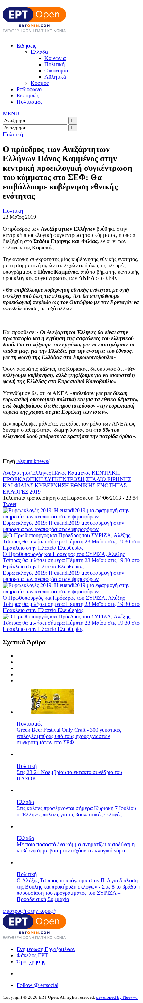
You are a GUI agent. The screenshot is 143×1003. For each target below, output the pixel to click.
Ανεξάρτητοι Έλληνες (27, 473)
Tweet (9, 504)
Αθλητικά (55, 77)
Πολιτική (54, 64)
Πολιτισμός (29, 102)
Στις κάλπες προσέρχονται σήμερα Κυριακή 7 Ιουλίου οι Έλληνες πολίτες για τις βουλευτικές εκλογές (76, 811)
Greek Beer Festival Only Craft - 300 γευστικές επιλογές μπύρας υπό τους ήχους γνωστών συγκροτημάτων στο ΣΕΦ (69, 736)
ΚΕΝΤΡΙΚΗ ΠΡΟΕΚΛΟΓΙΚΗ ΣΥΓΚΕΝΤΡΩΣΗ (61, 476)
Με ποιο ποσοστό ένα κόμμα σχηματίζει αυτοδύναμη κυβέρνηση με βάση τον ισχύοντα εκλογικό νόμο (76, 847)
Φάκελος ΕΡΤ (32, 955)
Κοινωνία (55, 58)
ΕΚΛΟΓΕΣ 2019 (22, 492)
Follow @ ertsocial (37, 985)
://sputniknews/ (32, 461)
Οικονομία (56, 71)
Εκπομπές (28, 95)
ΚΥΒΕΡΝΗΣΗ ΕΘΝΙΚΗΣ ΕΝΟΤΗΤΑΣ (81, 485)
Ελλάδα (39, 52)
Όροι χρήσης (31, 962)
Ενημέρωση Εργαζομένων (46, 949)
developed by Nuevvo (117, 997)
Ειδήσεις (26, 46)
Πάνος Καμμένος (71, 473)
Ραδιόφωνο (29, 89)
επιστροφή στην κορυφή (29, 911)
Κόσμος (40, 83)
